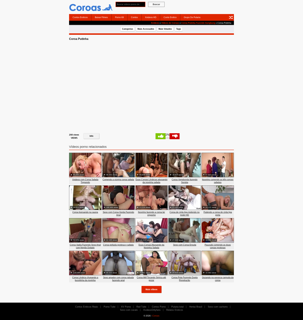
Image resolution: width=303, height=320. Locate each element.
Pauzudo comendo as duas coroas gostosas (218, 246)
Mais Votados (165, 29)
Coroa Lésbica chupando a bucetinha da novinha (85, 279)
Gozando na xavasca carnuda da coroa (218, 279)
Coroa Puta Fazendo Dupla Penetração (184, 279)
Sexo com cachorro (218, 306)
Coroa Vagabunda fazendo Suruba (184, 181)
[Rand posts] (231, 17)
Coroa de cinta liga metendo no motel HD (185, 213)
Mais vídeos (151, 289)
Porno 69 (119, 17)
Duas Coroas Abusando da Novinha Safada (151, 246)
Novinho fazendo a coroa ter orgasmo (151, 213)
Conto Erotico (170, 17)
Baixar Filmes (101, 17)
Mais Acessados (145, 29)
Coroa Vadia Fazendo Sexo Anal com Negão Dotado (85, 246)
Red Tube (141, 306)
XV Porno (126, 306)
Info (91, 136)
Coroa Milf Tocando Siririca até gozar (151, 279)
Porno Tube (109, 306)
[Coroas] (91, 7)
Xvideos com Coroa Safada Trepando (85, 181)
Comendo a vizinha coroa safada (118, 179)
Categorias (127, 29)
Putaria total (177, 306)
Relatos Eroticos (174, 310)
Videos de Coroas (170, 23)
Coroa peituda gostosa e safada (118, 245)
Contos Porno (159, 306)
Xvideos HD (150, 17)
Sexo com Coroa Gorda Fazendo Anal (118, 213)
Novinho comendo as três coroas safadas (217, 181)
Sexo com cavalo (129, 310)
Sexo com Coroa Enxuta (184, 245)
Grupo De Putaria (192, 17)
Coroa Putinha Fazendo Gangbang (198, 23)
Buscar (156, 4)
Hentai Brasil (195, 306)
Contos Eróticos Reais (86, 306)
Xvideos (155, 23)
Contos (134, 17)
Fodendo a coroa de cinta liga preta (218, 213)
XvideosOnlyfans (152, 310)
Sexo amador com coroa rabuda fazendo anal (118, 279)
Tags (178, 29)
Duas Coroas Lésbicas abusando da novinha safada (151, 181)
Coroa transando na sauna (85, 212)
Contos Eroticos (80, 17)
